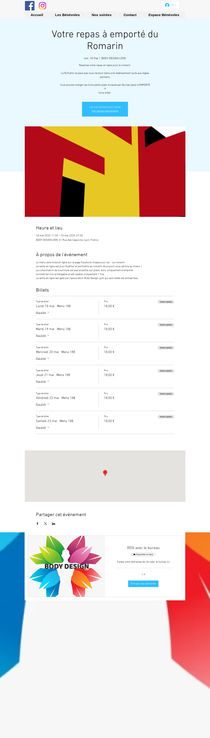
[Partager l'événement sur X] (45, 523)
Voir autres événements (105, 111)
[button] (143, 584)
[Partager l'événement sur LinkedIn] (53, 523)
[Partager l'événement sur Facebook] (37, 523)
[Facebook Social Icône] (29, 5)
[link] (143, 548)
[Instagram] (42, 5)
